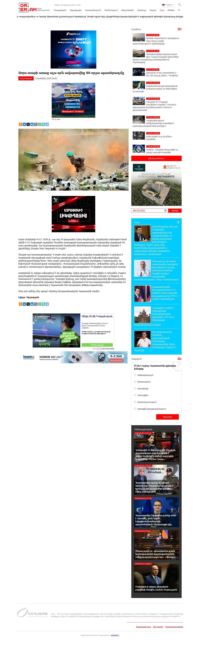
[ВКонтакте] (24, 124)
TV (179, 10)
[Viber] (35, 124)
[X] (28, 124)
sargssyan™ (115, 635)
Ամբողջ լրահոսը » (156, 158)
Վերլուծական (127, 10)
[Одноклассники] (20, 124)
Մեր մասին (158, 627)
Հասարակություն (93, 10)
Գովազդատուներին (174, 627)
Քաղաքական (60, 10)
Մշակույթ (141, 10)
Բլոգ (162, 10)
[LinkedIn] (32, 124)
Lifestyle (170, 10)
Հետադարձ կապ (143, 627)
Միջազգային (75, 10)
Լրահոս (136, 29)
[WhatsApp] (39, 124)
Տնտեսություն (111, 10)
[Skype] (43, 124)
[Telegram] (47, 124)
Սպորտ (153, 10)
